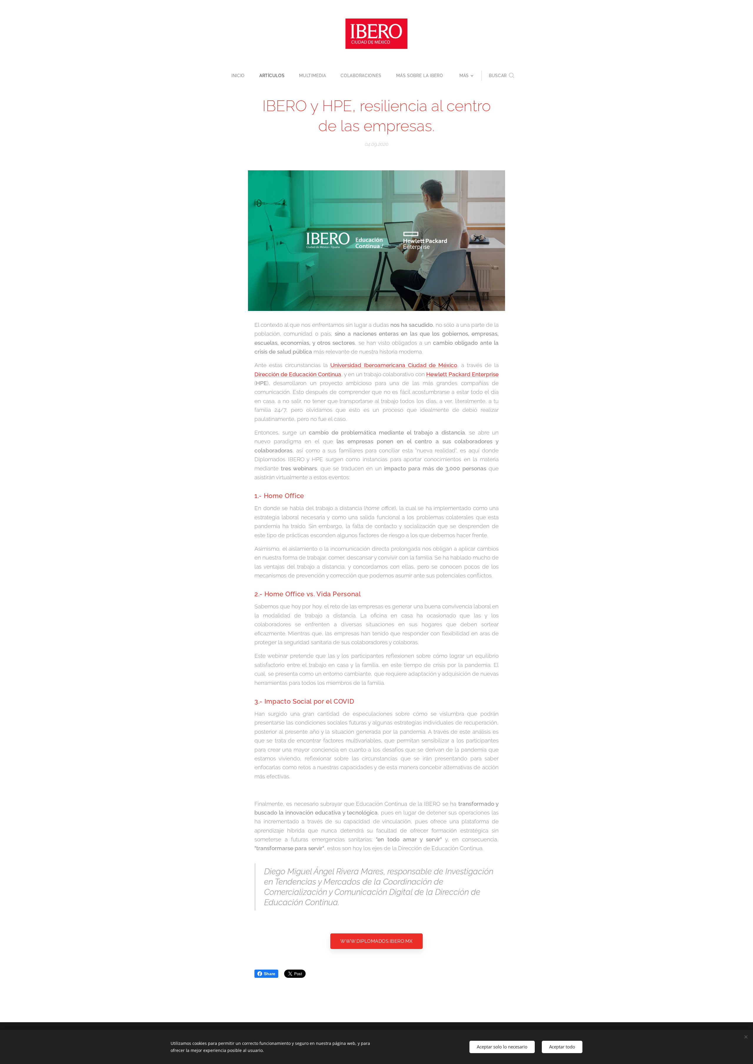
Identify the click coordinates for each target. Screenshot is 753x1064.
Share (269, 973)
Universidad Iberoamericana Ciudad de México (393, 365)
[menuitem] (241, 75)
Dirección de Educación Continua (297, 374)
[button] (502, 75)
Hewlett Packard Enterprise (462, 374)
